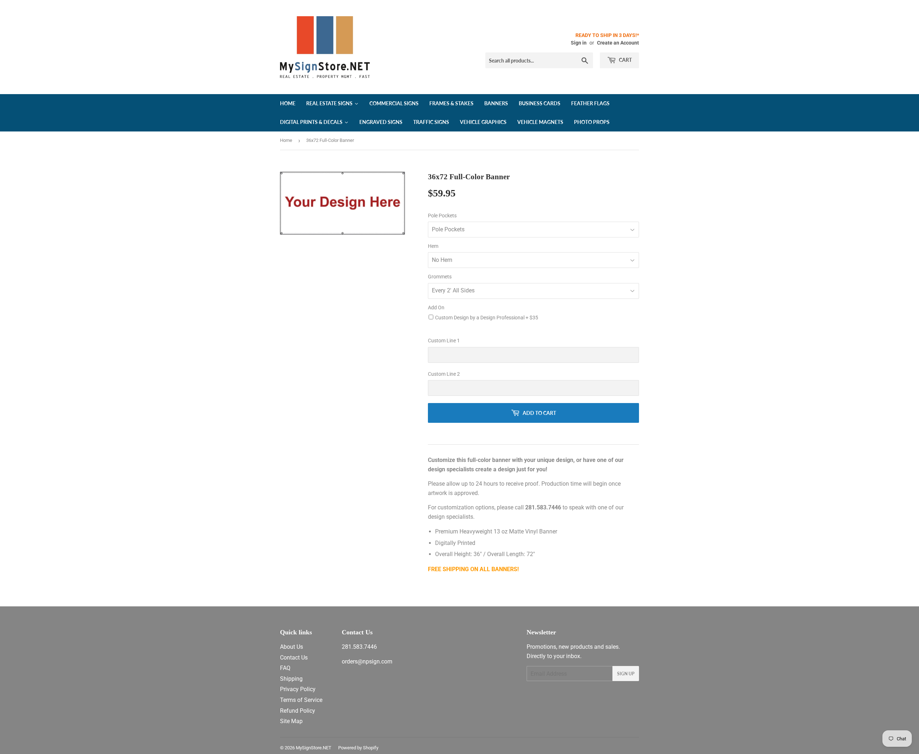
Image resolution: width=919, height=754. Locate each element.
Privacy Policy (298, 689)
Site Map (291, 721)
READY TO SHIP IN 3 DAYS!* (607, 35)
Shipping (291, 678)
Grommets (440, 276)
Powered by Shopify (358, 747)
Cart (625, 60)
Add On (436, 307)
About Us (291, 646)
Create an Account (618, 43)
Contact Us (294, 657)
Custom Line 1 (444, 340)
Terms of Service (301, 700)
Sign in (579, 43)
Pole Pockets (442, 215)
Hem (433, 246)
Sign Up (625, 673)
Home (286, 140)
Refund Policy (297, 710)
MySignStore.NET (313, 747)
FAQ (285, 668)
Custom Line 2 (444, 374)
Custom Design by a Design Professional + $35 (486, 317)
